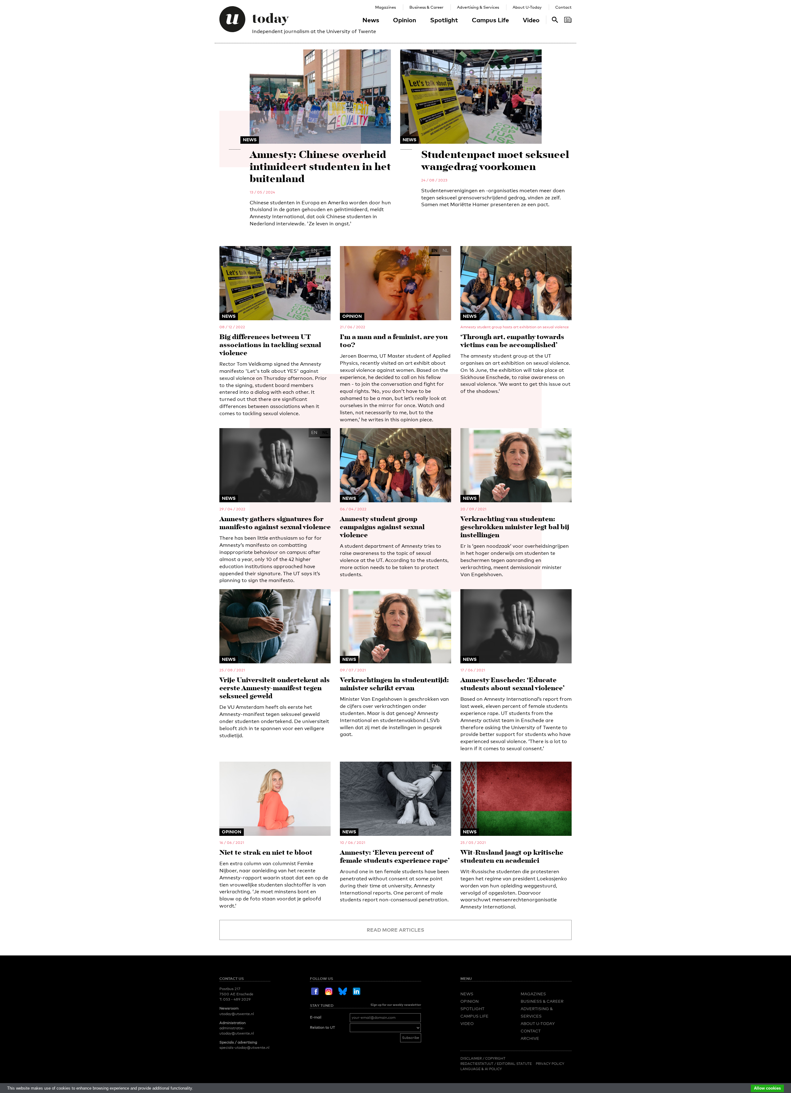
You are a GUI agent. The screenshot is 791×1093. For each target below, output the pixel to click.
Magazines (385, 7)
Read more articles (395, 930)
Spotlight (444, 19)
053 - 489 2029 (237, 999)
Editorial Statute (514, 1063)
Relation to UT (322, 1027)
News (370, 19)
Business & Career (426, 7)
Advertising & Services (478, 7)
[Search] (568, 19)
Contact (563, 7)
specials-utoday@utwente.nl (244, 1047)
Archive (530, 1038)
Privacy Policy (550, 1063)
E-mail (315, 1017)
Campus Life (490, 19)
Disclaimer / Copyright (482, 1058)
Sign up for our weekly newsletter (395, 1004)
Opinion (404, 19)
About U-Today (527, 7)
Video (531, 19)
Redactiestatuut (477, 1063)
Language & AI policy (481, 1069)
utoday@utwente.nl (236, 1014)
